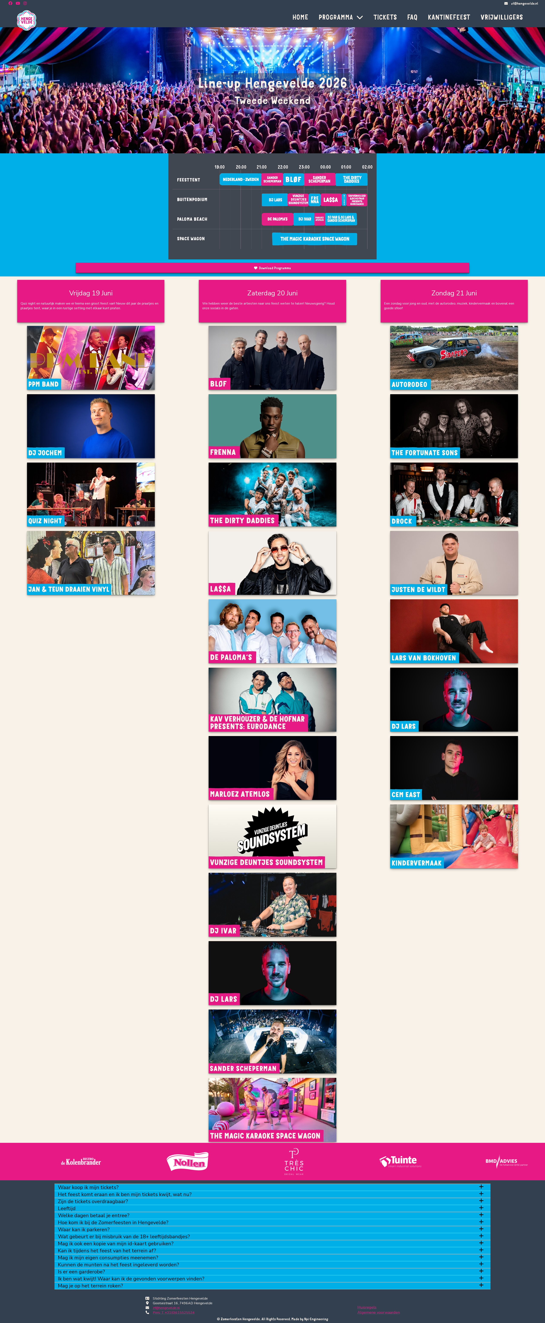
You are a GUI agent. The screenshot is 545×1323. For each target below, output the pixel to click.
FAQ (412, 17)
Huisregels (366, 1307)
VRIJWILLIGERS (502, 17)
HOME (300, 17)
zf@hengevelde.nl (524, 3)
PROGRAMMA (335, 17)
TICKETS (385, 17)
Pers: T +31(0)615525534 (174, 1312)
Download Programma (275, 268)
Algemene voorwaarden (378, 1312)
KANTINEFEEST (449, 17)
